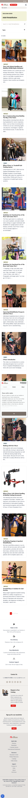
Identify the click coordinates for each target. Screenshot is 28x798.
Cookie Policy (5, 407)
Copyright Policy (16, 781)
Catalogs (14, 758)
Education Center (14, 754)
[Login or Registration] (24, 1)
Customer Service (14, 747)
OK (14, 413)
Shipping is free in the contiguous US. (14, 642)
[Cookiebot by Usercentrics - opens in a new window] (20, 383)
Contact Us (14, 766)
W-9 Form (14, 772)
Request (13, 705)
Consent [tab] (5, 387)
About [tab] (23, 387)
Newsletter (14, 745)
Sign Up (14, 728)
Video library (14, 760)
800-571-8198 (13, 5)
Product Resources (14, 756)
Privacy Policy (18, 779)
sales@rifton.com (21, 677)
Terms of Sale (9, 781)
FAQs (14, 768)
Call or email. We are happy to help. (14, 664)
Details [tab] (14, 387)
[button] (2, 796)
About (14, 770)
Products (14, 743)
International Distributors (14, 749)
